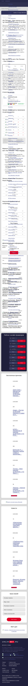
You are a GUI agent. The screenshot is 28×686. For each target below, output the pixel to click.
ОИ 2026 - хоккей (12, 124)
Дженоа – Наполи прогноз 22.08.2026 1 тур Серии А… (19, 490)
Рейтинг (4, 668)
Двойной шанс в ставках (13, 286)
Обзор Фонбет (11, 241)
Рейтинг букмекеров (12, 138)
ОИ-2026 (10, 121)
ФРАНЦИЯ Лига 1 (12, 38)
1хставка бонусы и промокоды (15, 186)
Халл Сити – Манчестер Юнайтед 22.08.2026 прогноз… (17, 393)
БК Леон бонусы (11, 195)
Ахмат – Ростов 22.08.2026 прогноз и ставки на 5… (18, 412)
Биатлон (10, 109)
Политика (10, 135)
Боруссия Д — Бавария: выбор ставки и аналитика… (18, 452)
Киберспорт (11, 118)
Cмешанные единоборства (14, 101)
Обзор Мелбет (11, 212)
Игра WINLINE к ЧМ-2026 (14, 175)
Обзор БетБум (11, 238)
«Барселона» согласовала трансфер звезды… (17, 525)
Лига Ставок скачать (12, 226)
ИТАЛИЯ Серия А (12, 35)
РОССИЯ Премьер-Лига (13, 24)
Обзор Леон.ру (11, 192)
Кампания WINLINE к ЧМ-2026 (15, 172)
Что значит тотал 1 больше (14, 298)
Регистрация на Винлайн (13, 161)
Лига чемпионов (11, 18)
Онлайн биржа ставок (13, 312)
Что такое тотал (11, 295)
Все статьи (14, 619)
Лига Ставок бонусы (12, 218)
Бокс (9, 98)
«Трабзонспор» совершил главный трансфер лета (18, 544)
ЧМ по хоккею (11, 61)
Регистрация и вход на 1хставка (15, 181)
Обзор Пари (11, 206)
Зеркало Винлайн (12, 169)
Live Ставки (10, 275)
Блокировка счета (12, 269)
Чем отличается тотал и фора (15, 292)
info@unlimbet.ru (12, 659)
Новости (10, 315)
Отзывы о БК (11, 152)
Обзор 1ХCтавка (12, 178)
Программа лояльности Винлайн (15, 158)
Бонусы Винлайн (12, 166)
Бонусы (10, 318)
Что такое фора (11, 306)
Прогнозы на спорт (12, 6)
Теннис (9, 84)
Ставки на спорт (12, 662)
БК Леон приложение (13, 201)
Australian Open (11, 86)
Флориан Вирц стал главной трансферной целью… (18, 563)
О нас (3, 663)
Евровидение (11, 132)
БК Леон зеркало (12, 198)
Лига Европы (11, 21)
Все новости (14, 587)
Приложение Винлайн (13, 164)
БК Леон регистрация (13, 204)
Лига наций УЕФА (12, 52)
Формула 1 (10, 115)
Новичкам (10, 244)
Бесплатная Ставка (12, 321)
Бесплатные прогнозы (13, 9)
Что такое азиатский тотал (14, 301)
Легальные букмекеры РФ (14, 663)
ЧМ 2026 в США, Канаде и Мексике (16, 44)
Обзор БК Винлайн (12, 155)
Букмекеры (10, 146)
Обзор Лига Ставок (12, 215)
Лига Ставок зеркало (12, 221)
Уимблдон (10, 89)
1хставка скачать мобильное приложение (17, 184)
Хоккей (9, 58)
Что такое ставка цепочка (14, 252)
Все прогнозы (14, 495)
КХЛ (9, 64)
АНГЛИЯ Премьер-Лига (13, 26)
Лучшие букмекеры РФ (13, 149)
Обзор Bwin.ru (11, 232)
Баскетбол (10, 75)
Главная (4, 662)
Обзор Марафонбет (12, 209)
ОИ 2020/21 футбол (12, 126)
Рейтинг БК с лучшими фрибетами (16, 141)
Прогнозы (10, 4)
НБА (9, 78)
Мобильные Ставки (12, 281)
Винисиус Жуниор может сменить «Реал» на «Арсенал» (19, 582)
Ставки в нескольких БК (13, 266)
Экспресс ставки (12, 284)
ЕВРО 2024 (10, 46)
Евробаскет (10, 81)
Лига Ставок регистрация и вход (15, 224)
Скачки (9, 112)
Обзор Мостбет (11, 229)
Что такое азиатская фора (14, 309)
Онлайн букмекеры (13, 665)
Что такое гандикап (12, 289)
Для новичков (14, 670)
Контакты (4, 665)
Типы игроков (11, 272)
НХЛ (9, 66)
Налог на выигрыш (12, 264)
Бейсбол (10, 104)
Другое (9, 129)
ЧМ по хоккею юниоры (13, 69)
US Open (10, 95)
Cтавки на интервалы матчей (14, 278)
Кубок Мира (11, 72)
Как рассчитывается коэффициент (16, 255)
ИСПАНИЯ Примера (12, 29)
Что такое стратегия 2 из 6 (14, 261)
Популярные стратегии (13, 258)
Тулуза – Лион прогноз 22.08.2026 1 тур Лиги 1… (18, 471)
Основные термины (12, 246)
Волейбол (10, 106)
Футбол (10, 15)
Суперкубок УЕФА (12, 49)
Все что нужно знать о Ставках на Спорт (10, 675)
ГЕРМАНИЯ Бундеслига (13, 32)
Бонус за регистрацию (13, 324)
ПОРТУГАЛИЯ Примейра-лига (15, 41)
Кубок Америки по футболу (14, 55)
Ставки (9, 12)
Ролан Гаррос (11, 92)
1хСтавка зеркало (12, 189)
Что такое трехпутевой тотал (14, 304)
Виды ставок (11, 249)
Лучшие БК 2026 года (13, 144)
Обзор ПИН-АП (11, 235)
